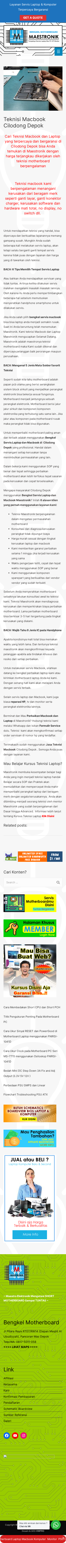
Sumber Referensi (15, 1415)
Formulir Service (49, 725)
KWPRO (40, 1531)
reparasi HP (18, 701)
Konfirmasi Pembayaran (19, 1396)
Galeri (7, 1421)
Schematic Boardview (18, 1408)
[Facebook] (7, 1435)
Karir (7, 1390)
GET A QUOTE (33, 17)
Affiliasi (8, 1378)
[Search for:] (33, 882)
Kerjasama (10, 1384)
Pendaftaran (12, 1402)
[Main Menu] (59, 51)
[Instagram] (23, 1435)
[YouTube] (15, 1435)
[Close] (63, 1538)
